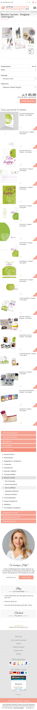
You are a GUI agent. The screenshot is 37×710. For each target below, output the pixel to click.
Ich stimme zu (29, 708)
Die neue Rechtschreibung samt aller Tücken (18, 605)
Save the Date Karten (10, 437)
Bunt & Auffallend (10, 488)
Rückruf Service (11, 577)
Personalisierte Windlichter (12, 508)
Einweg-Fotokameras (10, 501)
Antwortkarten (8, 458)
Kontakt (18, 643)
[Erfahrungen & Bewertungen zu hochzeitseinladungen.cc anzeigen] (18, 684)
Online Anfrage (26, 577)
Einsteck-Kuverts (9, 454)
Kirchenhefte (7, 446)
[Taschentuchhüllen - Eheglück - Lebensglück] (9, 305)
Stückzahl (4, 75)
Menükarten (7, 441)
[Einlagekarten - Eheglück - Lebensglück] (9, 195)
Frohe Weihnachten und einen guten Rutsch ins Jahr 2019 (19, 596)
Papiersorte (5, 84)
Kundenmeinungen (18, 647)
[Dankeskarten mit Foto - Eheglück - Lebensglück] (9, 342)
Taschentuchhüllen (9, 474)
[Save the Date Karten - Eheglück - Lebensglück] (9, 158)
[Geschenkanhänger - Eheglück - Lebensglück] (9, 361)
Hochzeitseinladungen (10, 433)
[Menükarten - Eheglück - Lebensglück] (9, 213)
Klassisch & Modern (11, 494)
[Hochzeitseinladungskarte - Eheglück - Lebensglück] (9, 121)
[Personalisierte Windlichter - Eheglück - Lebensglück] (9, 398)
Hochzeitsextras (8, 450)
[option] (18, 38)
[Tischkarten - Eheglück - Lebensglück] (9, 232)
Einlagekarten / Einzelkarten (12, 461)
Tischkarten (7, 464)
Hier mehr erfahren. (19, 707)
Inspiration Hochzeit (9, 521)
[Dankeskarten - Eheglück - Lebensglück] (9, 287)
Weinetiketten (8, 468)
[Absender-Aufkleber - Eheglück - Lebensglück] (9, 324)
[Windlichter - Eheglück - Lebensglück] (9, 416)
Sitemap (18, 654)
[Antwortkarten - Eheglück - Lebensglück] (9, 176)
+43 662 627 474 (7, 2)
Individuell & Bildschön (12, 491)
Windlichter (7, 504)
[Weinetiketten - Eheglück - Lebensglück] (9, 269)
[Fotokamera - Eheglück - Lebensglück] (9, 379)
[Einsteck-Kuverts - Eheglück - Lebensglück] (9, 139)
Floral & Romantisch (11, 484)
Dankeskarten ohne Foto (11, 517)
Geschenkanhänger (10, 498)
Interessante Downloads (18, 640)
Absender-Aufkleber (10, 471)
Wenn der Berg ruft (11, 601)
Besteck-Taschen (9, 478)
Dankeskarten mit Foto (10, 513)
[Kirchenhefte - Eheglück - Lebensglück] (9, 250)
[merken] (4, 19)
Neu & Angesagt (10, 481)
